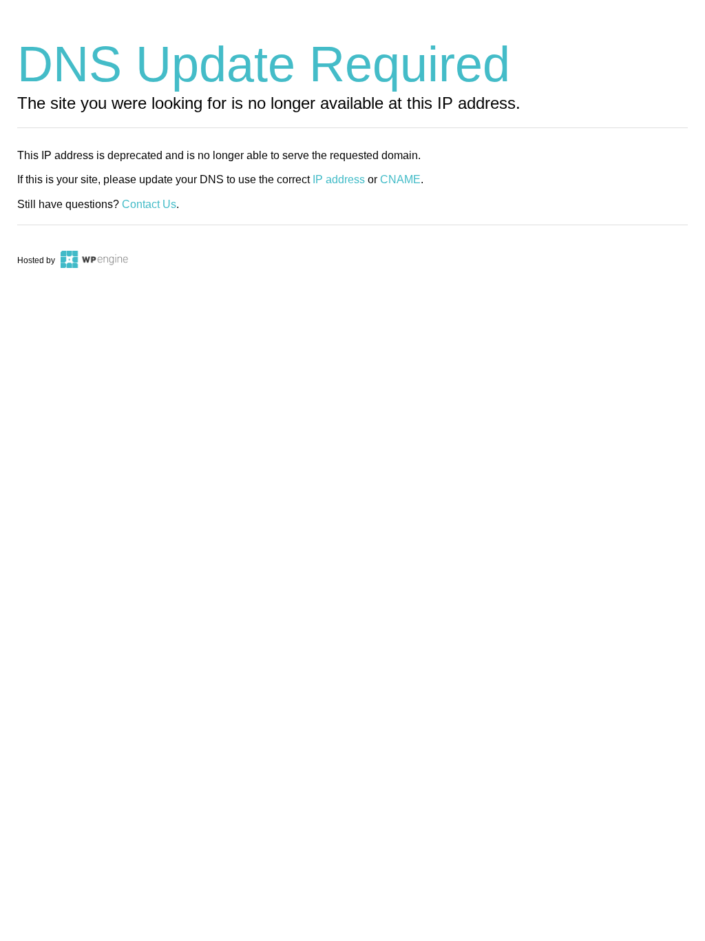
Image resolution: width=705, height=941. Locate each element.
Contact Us (149, 204)
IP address (339, 179)
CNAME (400, 179)
